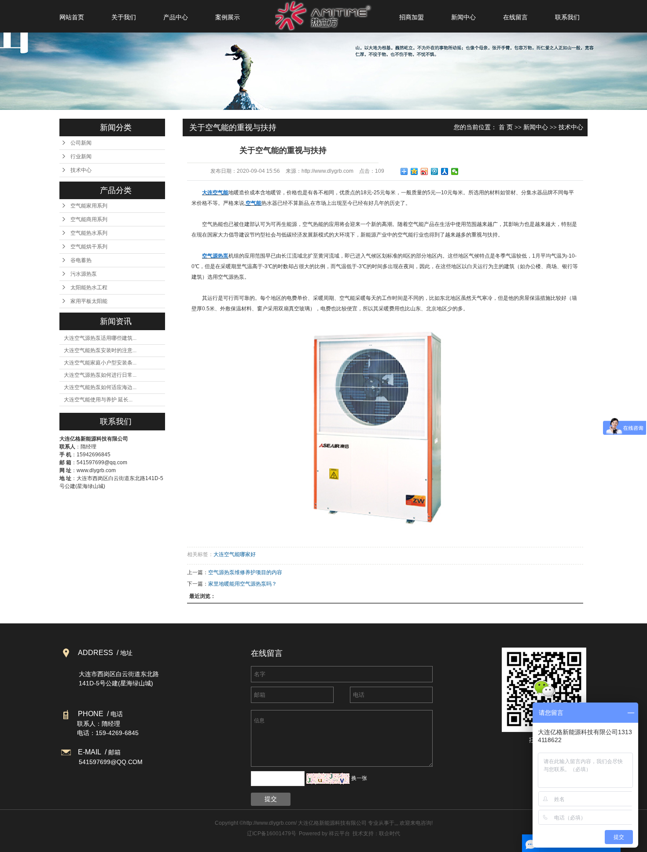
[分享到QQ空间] (414, 171)
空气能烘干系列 (88, 247)
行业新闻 (81, 156)
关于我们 (123, 17)
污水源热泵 (83, 274)
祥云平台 (339, 833)
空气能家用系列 (88, 206)
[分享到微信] (455, 171)
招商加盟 (411, 17)
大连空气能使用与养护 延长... (98, 400)
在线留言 (515, 17)
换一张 (359, 778)
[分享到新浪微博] (424, 171)
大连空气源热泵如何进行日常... (100, 375)
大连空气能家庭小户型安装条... (100, 363)
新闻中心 (463, 17)
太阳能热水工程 (88, 287)
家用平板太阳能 (88, 301)
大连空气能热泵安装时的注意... (100, 350)
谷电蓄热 (81, 260)
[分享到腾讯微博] (434, 171)
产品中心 (175, 17)
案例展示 (227, 17)
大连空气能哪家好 (234, 554)
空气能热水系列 (88, 233)
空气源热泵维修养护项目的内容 (245, 572)
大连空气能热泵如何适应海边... (100, 387)
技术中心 (81, 170)
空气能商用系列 (88, 219)
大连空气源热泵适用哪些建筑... (100, 338)
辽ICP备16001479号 (271, 833)
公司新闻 (81, 143)
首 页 (506, 127)
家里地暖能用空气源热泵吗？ (242, 584)
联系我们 (567, 17)
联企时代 (389, 833)
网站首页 (71, 17)
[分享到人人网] (444, 171)
